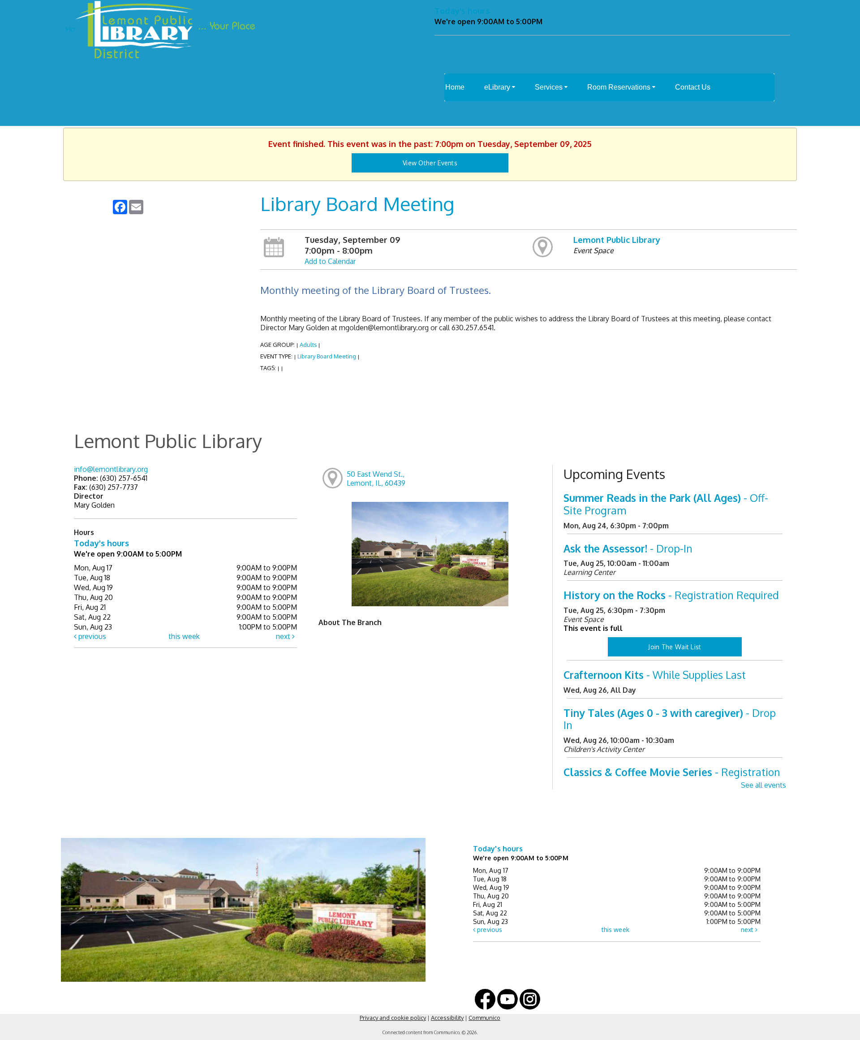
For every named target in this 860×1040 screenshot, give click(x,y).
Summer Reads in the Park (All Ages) (665, 504)
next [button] (284, 636)
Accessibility (447, 1017)
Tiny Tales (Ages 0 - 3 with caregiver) (669, 719)
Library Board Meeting (326, 356)
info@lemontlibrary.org (111, 469)
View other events (430, 163)
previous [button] (91, 636)
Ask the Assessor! (627, 548)
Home (454, 87)
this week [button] (184, 636)
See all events (763, 785)
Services (549, 87)
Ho (70, 29)
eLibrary (498, 87)
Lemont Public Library (616, 239)
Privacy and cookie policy (393, 1017)
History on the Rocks (671, 594)
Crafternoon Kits (654, 674)
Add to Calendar (330, 261)
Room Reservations (619, 87)
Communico (484, 1017)
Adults (308, 344)
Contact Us (692, 87)
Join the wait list (674, 647)
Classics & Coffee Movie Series (671, 778)
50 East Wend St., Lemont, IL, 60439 (376, 479)
